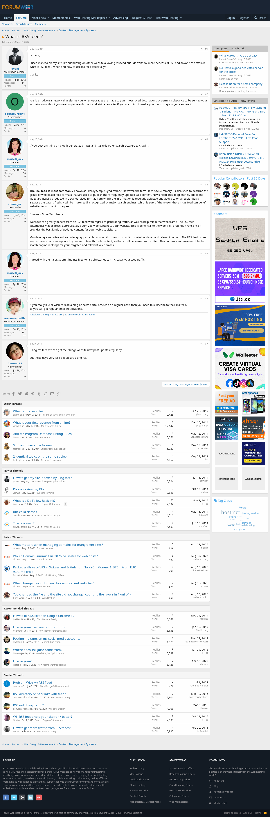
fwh (206, 459)
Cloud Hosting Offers (180, 785)
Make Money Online (51, 426)
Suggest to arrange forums (33, 445)
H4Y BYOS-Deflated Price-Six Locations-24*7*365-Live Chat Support (238, 138)
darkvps (204, 664)
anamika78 (18, 414)
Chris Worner (20, 598)
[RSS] (265, 813)
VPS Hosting (136, 774)
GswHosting (202, 630)
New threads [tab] (238, 48)
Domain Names (45, 548)
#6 (206, 298)
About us (247, 812)
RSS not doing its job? (28, 705)
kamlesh (204, 480)
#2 (206, 94)
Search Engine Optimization (50, 481)
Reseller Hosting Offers (182, 774)
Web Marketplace (178, 801)
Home (8, 18)
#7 (206, 343)
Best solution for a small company (240, 84)
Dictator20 (18, 642)
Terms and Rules (232, 812)
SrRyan (16, 731)
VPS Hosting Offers (54, 575)
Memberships (61, 18)
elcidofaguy (202, 730)
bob (15, 504)
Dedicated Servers (139, 779)
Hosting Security (139, 790)
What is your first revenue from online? (41, 422)
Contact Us (220, 797)
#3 (206, 139)
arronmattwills (14, 318)
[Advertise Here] (226, 453)
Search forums (24, 24)
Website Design (52, 515)
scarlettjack (15, 159)
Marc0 (16, 653)
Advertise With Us (223, 791)
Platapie (17, 664)
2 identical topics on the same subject (40, 456)
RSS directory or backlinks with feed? (39, 694)
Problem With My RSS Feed (32, 682)
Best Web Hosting (167, 18)
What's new (38, 18)
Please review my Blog (29, 489)
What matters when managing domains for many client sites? (58, 544)
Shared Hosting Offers (181, 768)
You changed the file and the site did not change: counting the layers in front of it (72, 594)
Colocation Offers (178, 796)
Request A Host (142, 18)
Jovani (7, 42)
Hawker (204, 708)
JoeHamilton (19, 619)
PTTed (205, 503)
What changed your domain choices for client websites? (53, 583)
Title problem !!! (24, 523)
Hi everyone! (22, 661)
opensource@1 (15, 113)
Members (40, 24)
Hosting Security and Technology (58, 414)
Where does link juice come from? (37, 650)
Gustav (16, 720)
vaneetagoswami (199, 436)
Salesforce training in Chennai (80, 314)
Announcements (43, 437)
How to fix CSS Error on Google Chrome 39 (43, 616)
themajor (14, 204)
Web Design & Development (54, 686)
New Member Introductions (53, 630)
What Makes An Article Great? (238, 55)
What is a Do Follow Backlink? (34, 500)
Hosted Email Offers (180, 790)
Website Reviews (45, 492)
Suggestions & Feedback (53, 448)
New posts (7, 24)
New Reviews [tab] (248, 100)
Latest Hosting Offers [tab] (225, 100)
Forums (21, 18)
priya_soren (202, 425)
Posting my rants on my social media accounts (46, 638)
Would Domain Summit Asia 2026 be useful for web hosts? (55, 556)
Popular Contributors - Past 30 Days (239, 178)
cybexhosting (201, 414)
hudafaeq (203, 514)
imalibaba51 (19, 686)
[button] (48, 17)
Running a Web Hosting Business (237, 91)
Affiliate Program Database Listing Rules (42, 434)
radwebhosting (200, 559)
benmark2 (15, 363)
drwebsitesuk (20, 515)
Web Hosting (48, 598)
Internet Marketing (60, 697)
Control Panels (138, 796)
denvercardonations (23, 697)
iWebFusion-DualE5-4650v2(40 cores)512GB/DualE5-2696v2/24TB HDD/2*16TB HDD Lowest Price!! (241, 157)
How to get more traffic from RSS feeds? (42, 728)
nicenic (16, 548)
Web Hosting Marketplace (90, 18)
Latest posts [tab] (220, 48)
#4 (206, 184)
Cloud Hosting (137, 785)
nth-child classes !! (26, 512)
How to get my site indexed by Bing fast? (42, 478)
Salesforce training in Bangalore (46, 314)
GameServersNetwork (197, 641)
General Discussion (51, 460)
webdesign (18, 426)
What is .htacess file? (28, 411)
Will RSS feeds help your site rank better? (42, 716)
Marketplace (220, 803)
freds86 (204, 618)
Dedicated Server (228, 78)
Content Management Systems (236, 62)
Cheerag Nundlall (199, 685)
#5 (206, 253)
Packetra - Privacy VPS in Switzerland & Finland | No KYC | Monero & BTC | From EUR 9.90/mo (242, 111)
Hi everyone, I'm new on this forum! (39, 627)
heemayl (17, 630)
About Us (219, 780)
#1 (206, 48)
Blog (216, 786)
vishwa (16, 492)
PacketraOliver (20, 575)
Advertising (120, 18)
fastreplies (18, 448)
